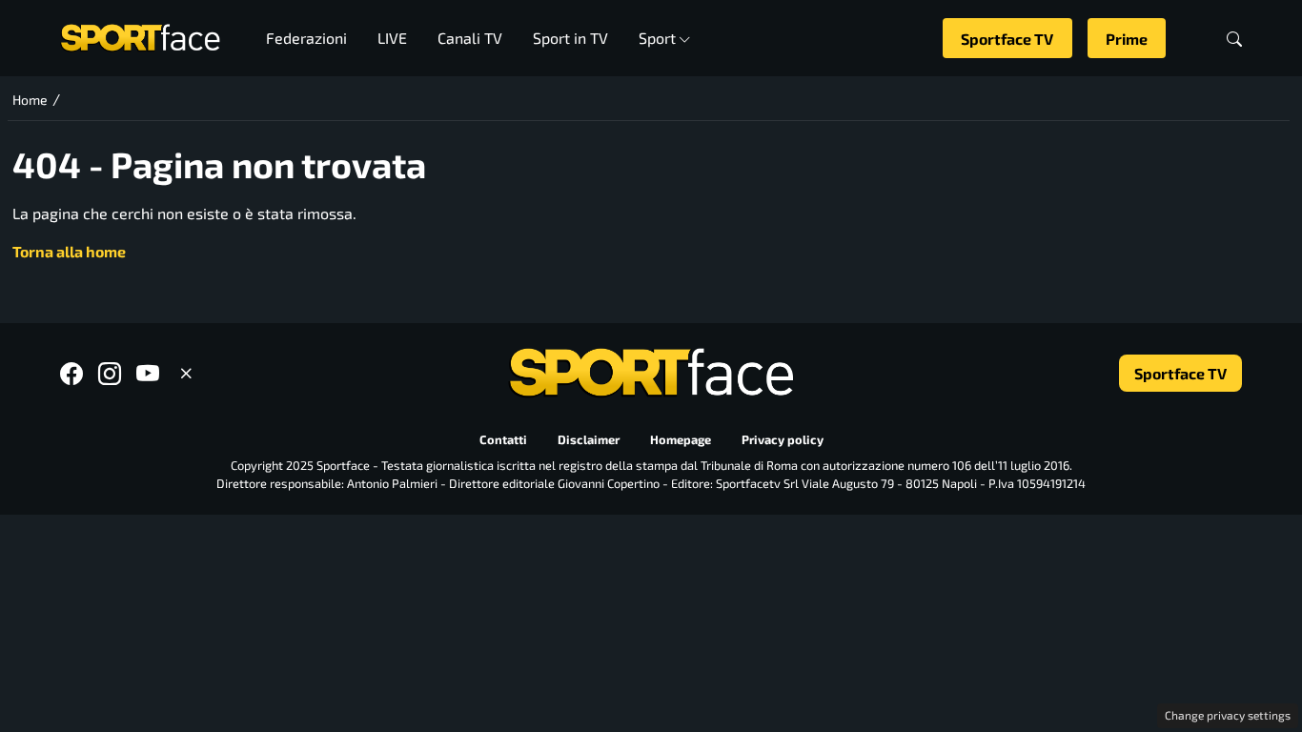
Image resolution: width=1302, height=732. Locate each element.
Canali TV (469, 38)
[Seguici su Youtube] (147, 373)
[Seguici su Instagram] (109, 373)
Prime (1127, 39)
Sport (657, 38)
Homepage (680, 439)
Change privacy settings (1228, 715)
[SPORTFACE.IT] (140, 36)
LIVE (392, 38)
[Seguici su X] (185, 373)
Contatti (503, 439)
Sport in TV (570, 38)
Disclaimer (589, 439)
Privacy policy (783, 439)
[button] (1234, 39)
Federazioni (306, 38)
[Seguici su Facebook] (71, 373)
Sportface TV (1007, 39)
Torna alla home (69, 251)
